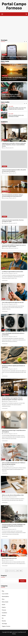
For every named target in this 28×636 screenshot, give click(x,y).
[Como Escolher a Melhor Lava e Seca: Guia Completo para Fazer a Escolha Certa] (4, 107)
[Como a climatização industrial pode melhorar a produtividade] (14, 323)
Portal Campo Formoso (14, 6)
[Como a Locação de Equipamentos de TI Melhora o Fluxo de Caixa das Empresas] (14, 452)
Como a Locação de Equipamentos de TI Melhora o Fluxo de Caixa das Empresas (13, 463)
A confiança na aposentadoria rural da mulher (12, 271)
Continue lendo (4, 280)
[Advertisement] (14, 27)
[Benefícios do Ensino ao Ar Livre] (14, 548)
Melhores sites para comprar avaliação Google (14, 56)
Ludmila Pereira (5, 79)
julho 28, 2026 (12, 497)
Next (21, 570)
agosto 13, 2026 (12, 433)
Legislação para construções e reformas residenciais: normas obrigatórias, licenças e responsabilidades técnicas (14, 145)
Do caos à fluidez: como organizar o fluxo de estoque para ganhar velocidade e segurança (12, 398)
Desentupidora (5, 596)
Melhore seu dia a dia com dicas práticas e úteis (13, 495)
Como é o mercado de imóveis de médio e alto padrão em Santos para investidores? (14, 170)
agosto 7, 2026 (9, 466)
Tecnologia (4, 54)
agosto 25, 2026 (12, 304)
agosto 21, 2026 (12, 369)
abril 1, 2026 (12, 173)
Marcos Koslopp (5, 173)
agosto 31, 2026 (12, 273)
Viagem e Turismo (6, 394)
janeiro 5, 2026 (12, 98)
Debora (4, 148)
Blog (3, 591)
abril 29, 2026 (9, 148)
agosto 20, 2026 (12, 401)
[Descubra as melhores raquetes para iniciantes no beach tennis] (14, 355)
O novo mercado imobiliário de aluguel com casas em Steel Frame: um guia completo (14, 245)
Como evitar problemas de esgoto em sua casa (13, 302)
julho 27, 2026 (12, 79)
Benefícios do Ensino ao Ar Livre (9, 558)
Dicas (3, 191)
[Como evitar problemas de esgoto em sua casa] (14, 292)
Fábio (4, 58)
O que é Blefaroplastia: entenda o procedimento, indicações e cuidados (11, 95)
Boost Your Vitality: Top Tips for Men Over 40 (14, 77)
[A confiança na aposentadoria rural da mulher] (14, 261)
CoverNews (20, 632)
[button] (2, 14)
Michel (4, 466)
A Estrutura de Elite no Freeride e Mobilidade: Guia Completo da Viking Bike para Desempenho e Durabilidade (13, 526)
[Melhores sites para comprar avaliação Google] (14, 51)
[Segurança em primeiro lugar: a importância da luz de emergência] (14, 420)
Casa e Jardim (10, 106)
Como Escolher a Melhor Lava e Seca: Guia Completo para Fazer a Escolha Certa (17, 108)
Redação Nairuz (5, 401)
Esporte (4, 362)
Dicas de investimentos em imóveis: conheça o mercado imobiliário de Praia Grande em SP (12, 195)
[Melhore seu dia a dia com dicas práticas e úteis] (14, 484)
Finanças (4, 610)
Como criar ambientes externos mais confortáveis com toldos (16, 116)
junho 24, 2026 (9, 58)
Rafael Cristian (5, 529)
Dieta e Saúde (5, 75)
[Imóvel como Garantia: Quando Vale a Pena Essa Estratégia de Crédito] (14, 209)
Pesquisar (4, 576)
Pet (2, 618)
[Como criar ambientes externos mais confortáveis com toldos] (4, 115)
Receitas (4, 620)
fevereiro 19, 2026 (13, 248)
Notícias (4, 615)
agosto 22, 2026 (12, 336)
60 (17, 570)
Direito (3, 604)
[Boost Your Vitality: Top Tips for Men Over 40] (14, 72)
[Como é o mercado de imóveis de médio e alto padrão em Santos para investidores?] (14, 159)
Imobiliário (4, 139)
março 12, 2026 (12, 223)
